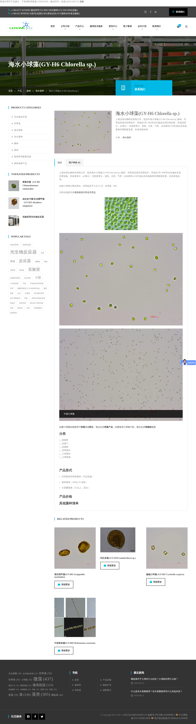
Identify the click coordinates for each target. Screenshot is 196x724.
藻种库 (78, 685)
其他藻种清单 (69, 503)
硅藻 (44, 689)
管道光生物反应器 (38, 298)
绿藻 (53, 689)
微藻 (11, 293)
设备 (11, 308)
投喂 (83, 427)
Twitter (154, 12)
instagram (144, 12)
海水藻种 (40, 91)
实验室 (34, 269)
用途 (35, 689)
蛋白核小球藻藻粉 (36, 303)
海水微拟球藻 (39, 293)
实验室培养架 (15, 278)
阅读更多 (65, 584)
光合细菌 (14, 673)
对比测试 (27, 278)
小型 (38, 277)
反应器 (25, 261)
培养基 (17, 123)
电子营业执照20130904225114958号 (171, 718)
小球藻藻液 (14, 283)
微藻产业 (13, 685)
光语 (42, 253)
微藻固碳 (25, 685)
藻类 (41, 694)
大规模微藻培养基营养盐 (84, 192)
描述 (60, 162)
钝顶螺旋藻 (38, 308)
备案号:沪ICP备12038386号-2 (161, 715)
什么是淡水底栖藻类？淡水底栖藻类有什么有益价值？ (156, 691)
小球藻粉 (147, 427)
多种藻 (21, 270)
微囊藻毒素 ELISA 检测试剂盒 (28, 288)
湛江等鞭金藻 (15, 298)
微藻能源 (43, 685)
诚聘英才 (107, 690)
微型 (45, 288)
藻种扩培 (107, 685)
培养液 (14, 679)
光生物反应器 (20, 117)
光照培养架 (14, 245)
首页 (10, 91)
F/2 (115, 186)
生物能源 (25, 689)
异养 (11, 288)
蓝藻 (13, 694)
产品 (19, 91)
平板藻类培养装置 (36, 283)
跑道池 (20, 308)
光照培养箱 (27, 245)
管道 (26, 298)
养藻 (12, 261)
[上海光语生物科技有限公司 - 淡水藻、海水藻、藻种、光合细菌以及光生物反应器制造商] (21, 25)
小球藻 (26, 679)
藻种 (28, 91)
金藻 (28, 308)
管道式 (12, 303)
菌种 (16, 143)
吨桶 (45, 261)
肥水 (91, 427)
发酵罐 (37, 261)
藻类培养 (22, 303)
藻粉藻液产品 (20, 163)
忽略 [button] (82, 1)
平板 (24, 283)
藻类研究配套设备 (22, 156)
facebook (149, 12)
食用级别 (13, 313)
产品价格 (65, 496)
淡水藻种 (18, 137)
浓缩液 (27, 293)
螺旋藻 (57, 695)
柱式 (19, 293)
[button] (109, 113)
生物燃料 (13, 689)
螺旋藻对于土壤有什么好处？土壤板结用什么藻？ (154, 679)
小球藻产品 (107, 427)
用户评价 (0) (74, 162)
